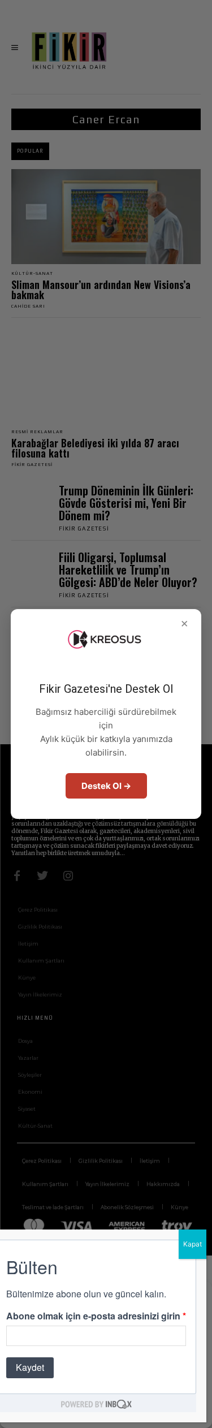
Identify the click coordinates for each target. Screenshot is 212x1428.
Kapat (192, 1244)
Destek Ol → (106, 785)
